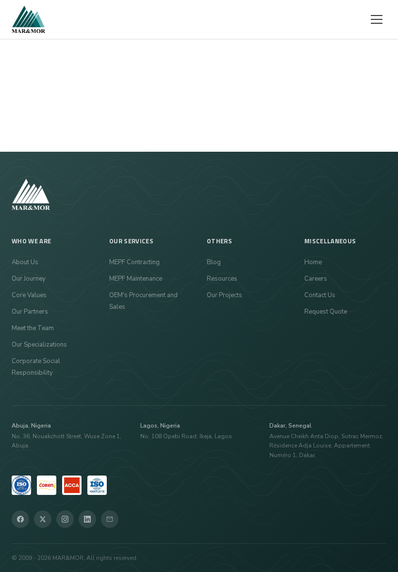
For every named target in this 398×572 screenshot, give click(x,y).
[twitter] (42, 519)
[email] (109, 519)
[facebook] (20, 519)
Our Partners (30, 311)
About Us (25, 262)
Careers (315, 278)
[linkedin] (87, 519)
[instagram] (65, 519)
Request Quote (325, 311)
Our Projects (224, 295)
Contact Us (319, 295)
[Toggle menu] (376, 19)
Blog (214, 262)
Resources (222, 278)
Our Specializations (39, 344)
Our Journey (29, 278)
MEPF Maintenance (135, 278)
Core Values (29, 295)
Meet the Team (33, 328)
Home (313, 262)
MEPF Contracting (134, 262)
